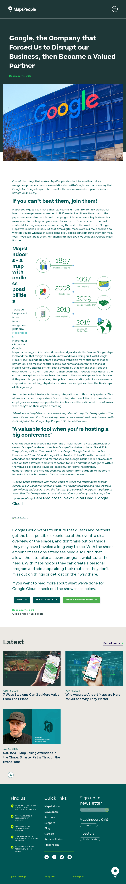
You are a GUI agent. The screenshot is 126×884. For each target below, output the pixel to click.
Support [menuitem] (49, 823)
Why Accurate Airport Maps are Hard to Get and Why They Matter (92, 696)
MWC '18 (22, 599)
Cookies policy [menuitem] (78, 877)
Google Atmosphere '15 (81, 599)
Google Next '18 (46, 599)
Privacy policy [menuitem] (50, 877)
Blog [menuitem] (47, 828)
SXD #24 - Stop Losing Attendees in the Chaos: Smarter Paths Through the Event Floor (31, 757)
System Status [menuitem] (53, 839)
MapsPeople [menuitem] (22, 877)
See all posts (111, 643)
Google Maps (20, 613)
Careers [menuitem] (49, 834)
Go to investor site (90, 839)
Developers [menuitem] (51, 812)
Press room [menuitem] (51, 844)
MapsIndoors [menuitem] (52, 806)
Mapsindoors (35, 613)
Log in (89, 825)
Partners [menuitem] (49, 817)
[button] (11, 775)
